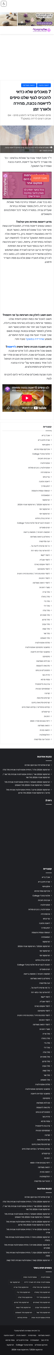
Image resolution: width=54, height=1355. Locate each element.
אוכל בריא (46, 435)
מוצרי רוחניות (44, 587)
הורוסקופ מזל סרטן (21, 1302)
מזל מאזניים (45, 615)
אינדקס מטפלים (41, 1345)
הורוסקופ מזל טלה (25, 1297)
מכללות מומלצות (43, 661)
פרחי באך (46, 675)
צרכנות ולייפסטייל (42, 684)
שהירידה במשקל (35, 339)
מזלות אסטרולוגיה (42, 642)
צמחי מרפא (45, 679)
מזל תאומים (45, 638)
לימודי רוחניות (44, 578)
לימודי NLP (45, 555)
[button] (3, 3)
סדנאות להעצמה (43, 665)
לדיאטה (11, 346)
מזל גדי (47, 601)
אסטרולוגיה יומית (30, 1277)
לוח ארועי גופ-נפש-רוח (40, 550)
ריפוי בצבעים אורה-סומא (40, 721)
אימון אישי (46, 444)
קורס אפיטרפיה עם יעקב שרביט (37, 765)
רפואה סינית (45, 730)
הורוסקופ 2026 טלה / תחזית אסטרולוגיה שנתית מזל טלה (26, 769)
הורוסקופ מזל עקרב (42, 1307)
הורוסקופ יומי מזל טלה (41, 1287)
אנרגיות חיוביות (44, 458)
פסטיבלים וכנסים (43, 670)
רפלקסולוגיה (44, 735)
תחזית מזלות (22, 1318)
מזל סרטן (46, 619)
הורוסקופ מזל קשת (23, 1307)
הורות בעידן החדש (42, 518)
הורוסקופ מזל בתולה (42, 1292)
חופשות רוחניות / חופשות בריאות (37, 532)
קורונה (47, 693)
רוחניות (47, 716)
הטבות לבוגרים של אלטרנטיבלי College (33, 523)
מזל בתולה (45, 596)
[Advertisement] (27, 835)
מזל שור (47, 633)
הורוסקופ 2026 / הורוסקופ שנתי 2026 (34, 504)
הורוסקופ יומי (44, 509)
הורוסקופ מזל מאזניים (41, 1302)
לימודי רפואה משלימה (41, 583)
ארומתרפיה (45, 472)
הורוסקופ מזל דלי (43, 1297)
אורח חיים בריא (44, 440)
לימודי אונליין (45, 560)
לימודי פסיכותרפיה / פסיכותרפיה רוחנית (33, 573)
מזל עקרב (46, 624)
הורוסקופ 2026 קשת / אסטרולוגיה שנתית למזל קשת (28, 1260)
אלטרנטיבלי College (41, 454)
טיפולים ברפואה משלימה (40, 536)
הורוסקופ (46, 500)
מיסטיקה (46, 656)
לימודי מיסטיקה (44, 569)
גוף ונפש (46, 477)
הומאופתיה (45, 495)
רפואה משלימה (29, 85)
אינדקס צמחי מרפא (42, 449)
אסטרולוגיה (45, 463)
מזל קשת (46, 629)
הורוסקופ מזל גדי (23, 1292)
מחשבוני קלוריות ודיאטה (40, 652)
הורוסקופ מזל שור (43, 1312)
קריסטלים (46, 711)
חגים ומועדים (45, 527)
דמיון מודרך (45, 486)
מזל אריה (46, 592)
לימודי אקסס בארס (42, 564)
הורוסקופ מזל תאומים (23, 1312)
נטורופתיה (32, 1335)
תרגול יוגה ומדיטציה (42, 739)
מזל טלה (46, 610)
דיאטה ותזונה (44, 85)
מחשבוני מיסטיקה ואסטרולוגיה (37, 647)
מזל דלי (47, 606)
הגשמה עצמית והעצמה (41, 490)
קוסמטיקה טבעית (43, 688)
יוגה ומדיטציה (44, 541)
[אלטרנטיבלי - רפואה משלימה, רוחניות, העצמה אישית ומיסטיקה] (40, 30)
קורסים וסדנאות (43, 698)
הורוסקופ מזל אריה (21, 1287)
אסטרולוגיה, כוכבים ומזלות (39, 467)
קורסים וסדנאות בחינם (41, 702)
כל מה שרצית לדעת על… (40, 546)
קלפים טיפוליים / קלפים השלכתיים (36, 707)
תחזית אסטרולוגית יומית (41, 1318)
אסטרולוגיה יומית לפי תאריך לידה (37, 1282)
